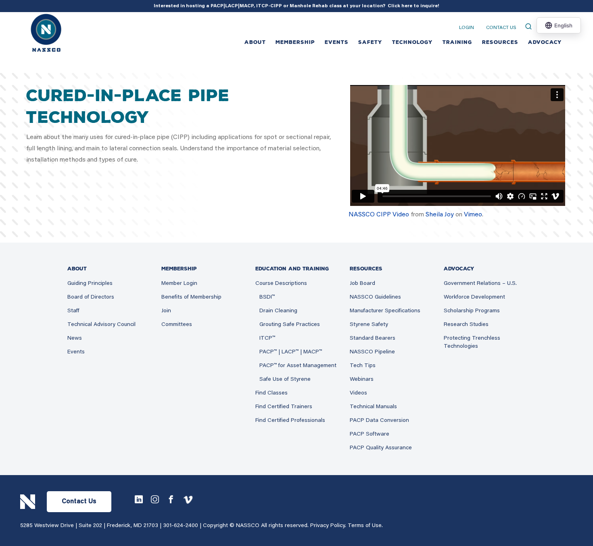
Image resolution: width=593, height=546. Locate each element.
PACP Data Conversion (379, 421)
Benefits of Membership (191, 297)
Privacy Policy (327, 526)
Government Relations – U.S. (480, 283)
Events (76, 352)
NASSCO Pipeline (372, 352)
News (74, 338)
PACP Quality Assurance (381, 448)
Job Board (362, 283)
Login (466, 27)
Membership (295, 42)
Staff (73, 311)
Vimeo (473, 215)
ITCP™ (267, 338)
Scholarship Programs (472, 311)
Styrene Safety (369, 325)
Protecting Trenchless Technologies (472, 342)
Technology (412, 42)
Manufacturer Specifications (385, 311)
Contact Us (501, 27)
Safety (370, 42)
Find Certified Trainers (283, 407)
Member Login (179, 283)
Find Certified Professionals (290, 421)
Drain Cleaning (278, 311)
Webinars (362, 379)
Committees (176, 325)
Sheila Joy (440, 215)
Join (166, 311)
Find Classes (271, 393)
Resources (500, 42)
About (255, 42)
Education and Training (292, 269)
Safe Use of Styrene (285, 379)
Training (457, 42)
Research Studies (466, 325)
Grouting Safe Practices (289, 325)
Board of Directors (90, 297)
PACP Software (369, 434)
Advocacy (545, 42)
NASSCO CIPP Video (379, 215)
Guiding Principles (90, 283)
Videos (358, 393)
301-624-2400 (180, 526)
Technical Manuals (373, 407)
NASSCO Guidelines (375, 297)
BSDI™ (267, 297)
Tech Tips (363, 366)
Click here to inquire (413, 6)
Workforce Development (474, 297)
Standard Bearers (372, 338)
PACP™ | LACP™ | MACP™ (290, 352)
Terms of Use (365, 526)
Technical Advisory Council (101, 325)
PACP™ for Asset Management (297, 366)
